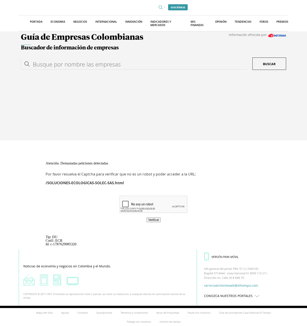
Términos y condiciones (134, 312)
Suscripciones (104, 312)
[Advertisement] (153, 106)
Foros (264, 22)
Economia (58, 22)
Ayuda (65, 312)
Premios (282, 22)
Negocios (80, 22)
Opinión (221, 22)
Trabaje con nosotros (139, 321)
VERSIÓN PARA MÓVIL (224, 257)
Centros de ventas (170, 321)
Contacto (82, 312)
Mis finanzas (197, 23)
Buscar (269, 64)
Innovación (133, 22)
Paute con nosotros (199, 312)
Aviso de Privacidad (167, 312)
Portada (36, 22)
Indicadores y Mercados (160, 23)
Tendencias (243, 22)
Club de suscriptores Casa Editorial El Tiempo (245, 312)
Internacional (106, 22)
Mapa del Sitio (44, 312)
